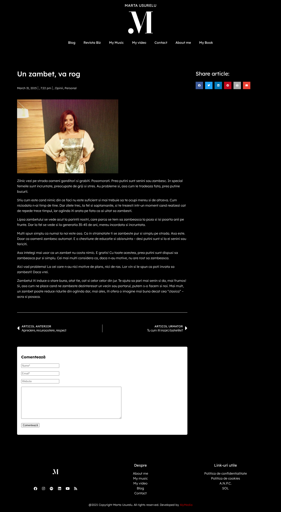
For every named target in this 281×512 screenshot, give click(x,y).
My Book (206, 42)
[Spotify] (51, 488)
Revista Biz (92, 42)
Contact (160, 42)
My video (139, 42)
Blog (71, 42)
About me (183, 42)
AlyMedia (186, 505)
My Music (116, 42)
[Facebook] (35, 488)
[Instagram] (43, 488)
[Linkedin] (59, 488)
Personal (71, 88)
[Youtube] (67, 488)
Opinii (59, 88)
